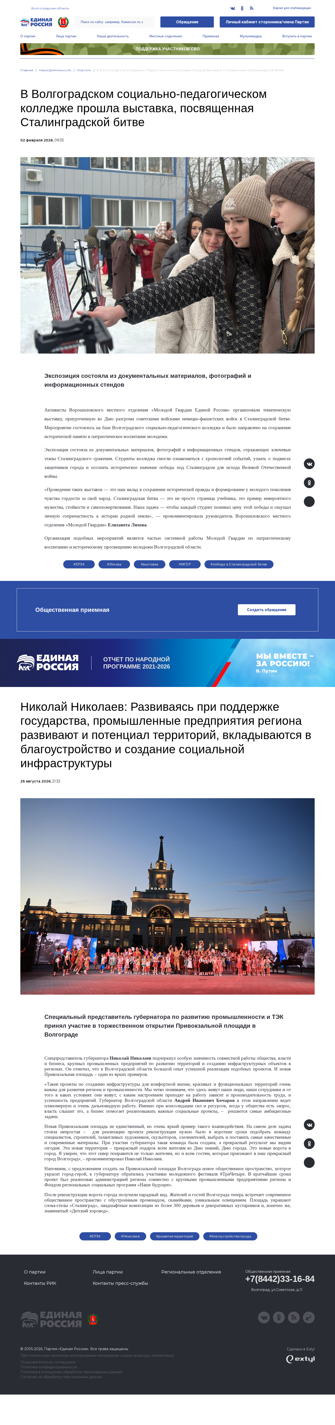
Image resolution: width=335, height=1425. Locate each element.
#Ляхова (114, 564)
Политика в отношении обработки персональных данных (71, 1372)
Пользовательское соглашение (48, 1362)
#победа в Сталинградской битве (239, 564)
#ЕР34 (79, 564)
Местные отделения (165, 36)
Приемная (211, 36)
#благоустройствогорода (230, 1236)
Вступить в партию (297, 36)
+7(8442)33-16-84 (280, 1279)
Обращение (187, 22)
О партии (27, 36)
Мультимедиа (251, 36)
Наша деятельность (113, 36)
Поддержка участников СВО (168, 49)
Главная (26, 70)
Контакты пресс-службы (120, 1283)
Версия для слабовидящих (291, 8)
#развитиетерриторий (174, 1236)
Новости (84, 70)
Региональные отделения (191, 1272)
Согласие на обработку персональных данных (61, 1377)
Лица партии (66, 36)
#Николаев (130, 1236)
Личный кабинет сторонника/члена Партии (267, 22)
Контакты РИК (40, 1283)
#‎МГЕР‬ (185, 564)
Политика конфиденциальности (48, 1367)
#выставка (149, 564)
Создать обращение (266, 609)
